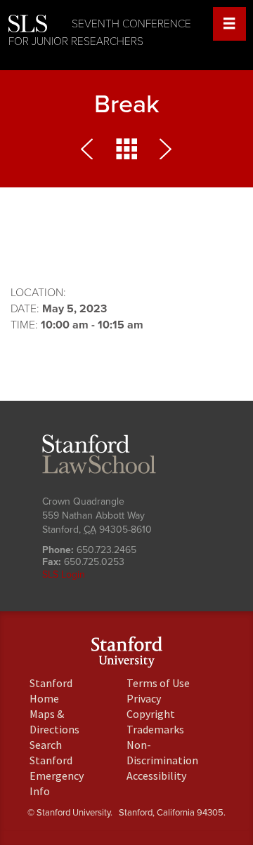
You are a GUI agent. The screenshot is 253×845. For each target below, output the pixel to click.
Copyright (150, 714)
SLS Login (63, 574)
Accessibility (156, 776)
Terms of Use (158, 683)
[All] (126, 153)
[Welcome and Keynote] (90, 153)
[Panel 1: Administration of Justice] (163, 153)
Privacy (143, 698)
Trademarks (155, 729)
